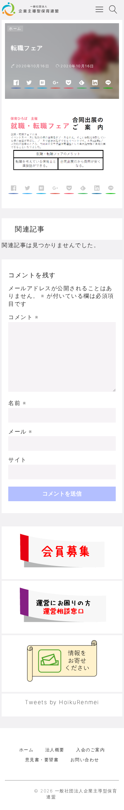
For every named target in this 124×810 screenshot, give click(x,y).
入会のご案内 (90, 749)
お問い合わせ (84, 759)
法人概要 (54, 749)
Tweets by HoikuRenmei (62, 702)
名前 (17, 403)
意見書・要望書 (42, 759)
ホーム (15, 28)
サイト (17, 459)
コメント (23, 317)
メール (20, 431)
